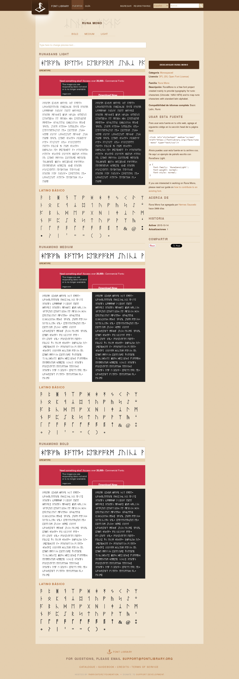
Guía (87, 6)
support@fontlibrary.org (148, 659)
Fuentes (77, 6)
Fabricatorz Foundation (104, 674)
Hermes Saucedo (187, 204)
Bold (75, 34)
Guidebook (106, 666)
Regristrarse (142, 6)
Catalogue (87, 666)
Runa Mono (163, 83)
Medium (89, 34)
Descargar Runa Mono (174, 64)
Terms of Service (145, 666)
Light (104, 34)
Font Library (122, 651)
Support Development (150, 674)
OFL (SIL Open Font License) (174, 76)
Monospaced (166, 72)
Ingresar (126, 6)
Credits (123, 666)
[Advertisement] (170, 38)
